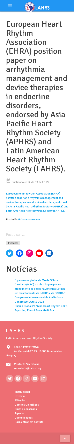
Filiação (20, 400)
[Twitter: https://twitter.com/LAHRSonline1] (9, 378)
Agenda (19, 413)
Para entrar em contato (29, 422)
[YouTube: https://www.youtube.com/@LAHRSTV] (35, 378)
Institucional (22, 392)
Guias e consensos (29, 219)
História (20, 396)
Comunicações (24, 417)
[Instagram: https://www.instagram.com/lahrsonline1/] (26, 378)
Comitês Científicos (27, 404)
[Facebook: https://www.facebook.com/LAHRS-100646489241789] (18, 378)
